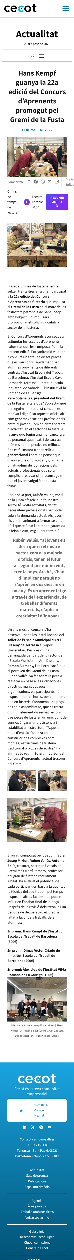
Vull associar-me (37, 1217)
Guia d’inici (37, 1231)
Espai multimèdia (37, 1186)
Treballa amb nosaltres (37, 1211)
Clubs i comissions (37, 1242)
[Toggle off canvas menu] (57, 9)
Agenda (37, 1200)
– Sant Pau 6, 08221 (37, 1150)
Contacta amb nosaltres (37, 1139)
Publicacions (37, 1181)
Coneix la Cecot (37, 1248)
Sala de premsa (37, 1175)
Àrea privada (37, 1206)
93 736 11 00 (40, 1145)
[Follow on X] (33, 1127)
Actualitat (37, 33)
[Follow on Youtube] (49, 1127)
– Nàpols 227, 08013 (37, 1156)
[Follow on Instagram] (41, 1127)
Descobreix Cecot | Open (37, 1237)
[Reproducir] (27, 202)
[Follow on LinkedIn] (24, 1127)
